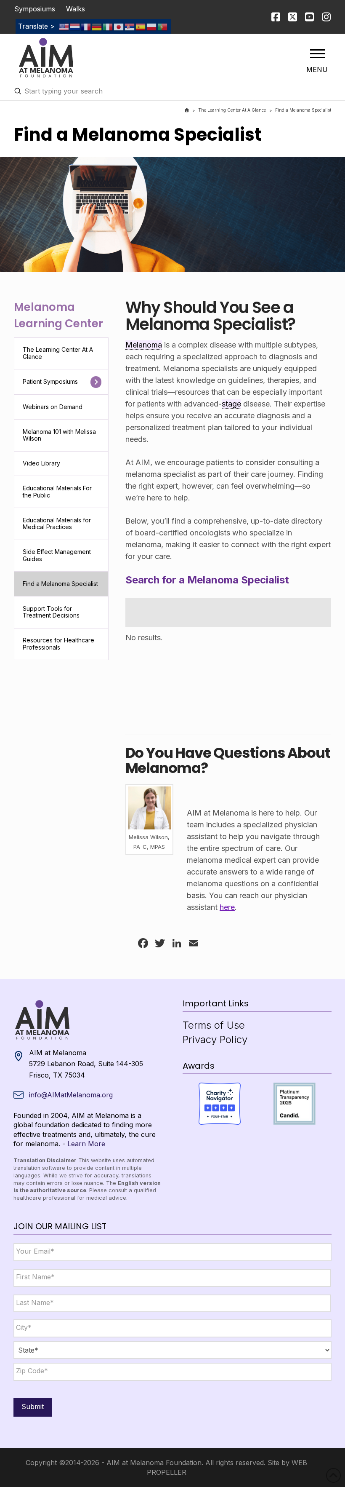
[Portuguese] (162, 26)
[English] (64, 26)
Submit (32, 1406)
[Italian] (108, 26)
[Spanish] (140, 26)
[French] (86, 26)
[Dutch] (75, 26)
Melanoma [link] (143, 344)
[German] (97, 26)
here (227, 907)
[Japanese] (119, 26)
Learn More (86, 1143)
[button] (318, 53)
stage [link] (231, 403)
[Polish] (151, 26)
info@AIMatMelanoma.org (71, 1095)
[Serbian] (130, 26)
